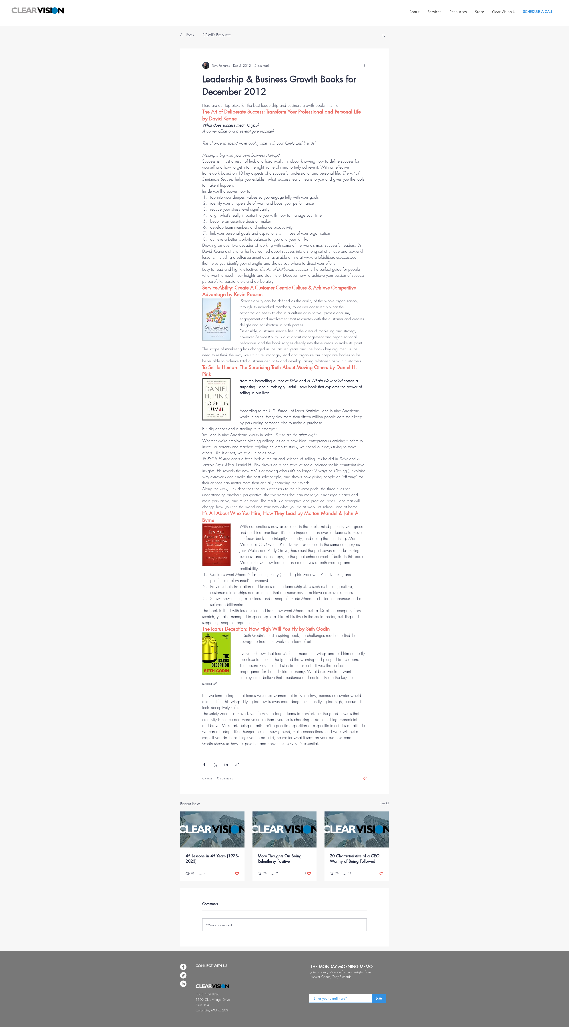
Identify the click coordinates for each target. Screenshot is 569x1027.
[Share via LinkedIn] (226, 764)
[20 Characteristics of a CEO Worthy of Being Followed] (357, 829)
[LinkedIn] (183, 984)
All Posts (187, 34)
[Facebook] (183, 967)
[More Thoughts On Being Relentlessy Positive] (284, 829)
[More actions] (364, 65)
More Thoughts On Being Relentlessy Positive (279, 858)
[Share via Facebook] (204, 764)
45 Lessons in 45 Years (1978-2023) (212, 858)
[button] (383, 35)
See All (384, 803)
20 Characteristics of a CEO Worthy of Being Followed (355, 858)
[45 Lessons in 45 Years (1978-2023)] (212, 829)
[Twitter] (183, 975)
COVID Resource (217, 34)
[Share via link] (237, 764)
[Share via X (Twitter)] (215, 764)
